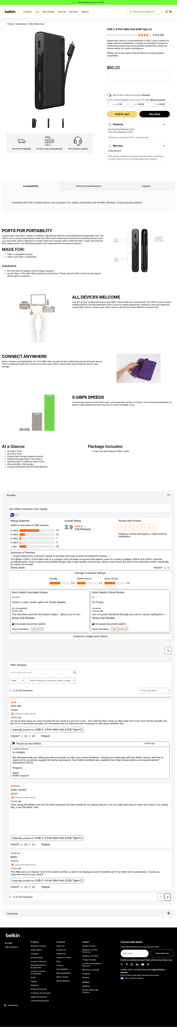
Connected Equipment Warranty (92, 964)
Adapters (34, 985)
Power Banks (36, 950)
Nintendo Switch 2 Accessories (38, 966)
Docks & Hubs (21, 24)
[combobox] (144, 11)
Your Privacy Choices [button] (134, 978)
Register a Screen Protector (90, 951)
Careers (59, 965)
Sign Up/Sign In (11, 947)
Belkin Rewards (63, 981)
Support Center (88, 946)
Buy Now (154, 114)
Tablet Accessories (39, 997)
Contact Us (61, 950)
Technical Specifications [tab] (88, 186)
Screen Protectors (38, 961)
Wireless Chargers (38, 946)
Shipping (86, 973)
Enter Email (127, 953)
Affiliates (86, 986)
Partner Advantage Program (90, 991)
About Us (60, 946)
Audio (33, 977)
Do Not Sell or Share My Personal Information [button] (140, 975)
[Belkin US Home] (10, 11)
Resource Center (63, 957)
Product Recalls (89, 960)
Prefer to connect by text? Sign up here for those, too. (146, 959)
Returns (85, 977)
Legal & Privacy (158, 969)
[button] (167, 11)
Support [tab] (146, 186)
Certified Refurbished (40, 1001)
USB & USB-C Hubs (36, 24)
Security (124, 972)
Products (10, 24)
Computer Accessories (40, 993)
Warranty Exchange (90, 970)
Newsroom (61, 954)
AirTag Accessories (39, 989)
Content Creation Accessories (38, 972)
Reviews (11, 495)
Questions (12, 913)
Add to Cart (122, 114)
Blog (58, 961)
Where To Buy (62, 977)
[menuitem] (38, 13)
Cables (34, 981)
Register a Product (90, 956)
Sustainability (62, 969)
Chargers (35, 954)
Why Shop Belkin (63, 973)
